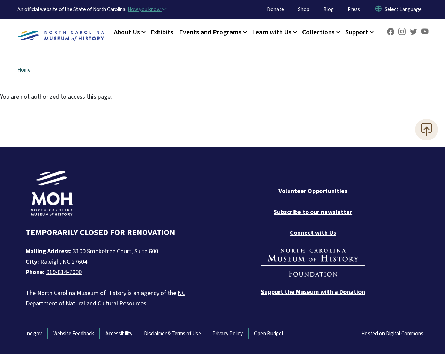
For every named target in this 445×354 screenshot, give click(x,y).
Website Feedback (73, 333)
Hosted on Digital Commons (392, 333)
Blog (328, 9)
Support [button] (356, 32)
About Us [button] (127, 32)
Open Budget (269, 333)
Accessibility (118, 333)
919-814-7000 (64, 272)
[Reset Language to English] (378, 9)
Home (24, 70)
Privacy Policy (227, 333)
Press (354, 9)
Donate (275, 9)
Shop (303, 9)
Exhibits (162, 32)
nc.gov (34, 333)
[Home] (60, 28)
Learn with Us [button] (272, 32)
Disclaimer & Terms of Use (172, 333)
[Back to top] (426, 129)
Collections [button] (318, 32)
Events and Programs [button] (210, 32)
